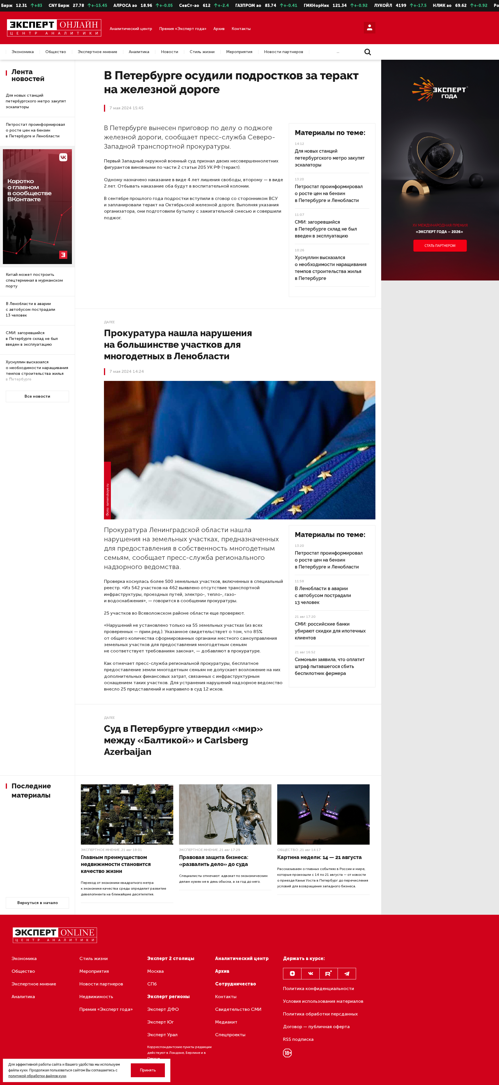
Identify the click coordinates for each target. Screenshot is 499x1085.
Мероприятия (239, 52)
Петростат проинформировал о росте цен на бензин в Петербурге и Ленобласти (35, 130)
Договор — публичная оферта (316, 1026)
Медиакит (226, 1022)
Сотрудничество (235, 984)
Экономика (23, 52)
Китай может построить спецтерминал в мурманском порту (34, 280)
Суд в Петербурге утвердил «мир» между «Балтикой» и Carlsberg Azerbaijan (183, 740)
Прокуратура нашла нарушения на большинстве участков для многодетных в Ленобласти (178, 344)
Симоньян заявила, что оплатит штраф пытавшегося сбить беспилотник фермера (330, 666)
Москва (155, 971)
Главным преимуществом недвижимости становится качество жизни (116, 864)
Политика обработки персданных (320, 1014)
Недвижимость (96, 996)
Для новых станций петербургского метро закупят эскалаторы (36, 101)
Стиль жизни (202, 52)
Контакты (241, 28)
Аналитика (139, 52)
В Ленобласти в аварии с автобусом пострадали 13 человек (30, 309)
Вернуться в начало (37, 902)
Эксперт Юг (160, 1022)
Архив (219, 28)
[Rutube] (328, 973)
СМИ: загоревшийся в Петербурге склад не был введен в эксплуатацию (32, 338)
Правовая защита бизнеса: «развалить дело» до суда (213, 860)
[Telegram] (347, 973)
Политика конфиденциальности (318, 988)
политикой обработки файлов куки (37, 1076)
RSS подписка (298, 1039)
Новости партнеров (283, 52)
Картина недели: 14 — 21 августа (319, 857)
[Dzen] (292, 973)
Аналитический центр (131, 28)
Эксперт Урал (162, 1034)
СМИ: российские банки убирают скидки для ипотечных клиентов (330, 631)
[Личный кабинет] (369, 27)
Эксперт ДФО (163, 1009)
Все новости (37, 396)
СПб (152, 984)
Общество (55, 52)
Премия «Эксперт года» (182, 28)
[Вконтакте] (310, 973)
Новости (169, 52)
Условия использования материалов (323, 1001)
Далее (109, 322)
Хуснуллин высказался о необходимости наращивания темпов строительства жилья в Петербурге (37, 371)
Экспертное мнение (97, 52)
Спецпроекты (230, 1034)
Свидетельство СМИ (238, 1009)
